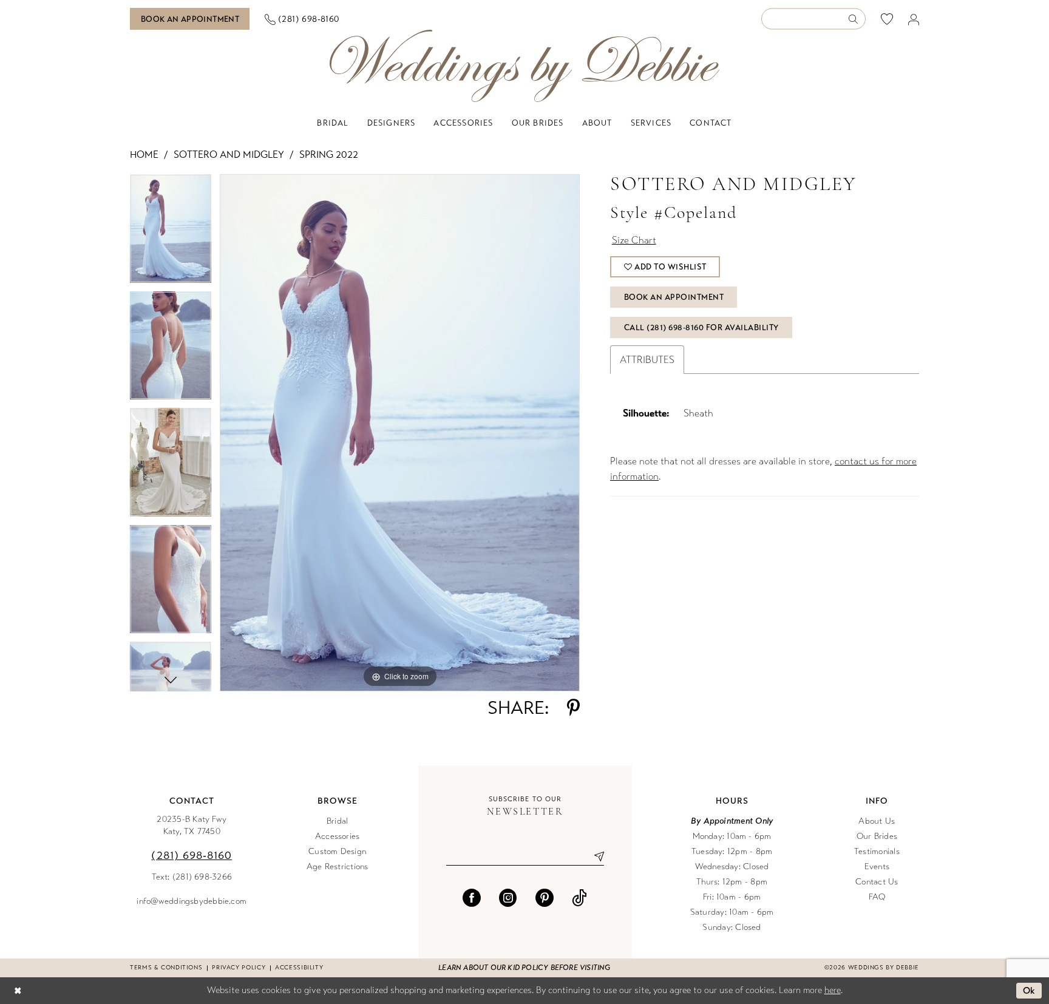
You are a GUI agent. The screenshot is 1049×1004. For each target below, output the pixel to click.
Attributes (647, 359)
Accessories (337, 836)
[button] (914, 19)
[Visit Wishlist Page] (887, 19)
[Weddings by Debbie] (524, 66)
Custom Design (337, 851)
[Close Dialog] (17, 991)
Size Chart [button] (634, 240)
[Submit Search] (857, 19)
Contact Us (876, 882)
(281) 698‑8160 (191, 855)
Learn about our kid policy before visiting (524, 967)
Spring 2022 (328, 154)
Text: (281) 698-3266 (192, 877)
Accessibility (299, 967)
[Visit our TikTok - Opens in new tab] (579, 898)
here (832, 990)
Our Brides (877, 836)
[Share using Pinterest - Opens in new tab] (573, 708)
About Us (876, 821)
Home (144, 154)
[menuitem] (190, 19)
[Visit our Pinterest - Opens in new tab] (544, 898)
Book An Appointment (674, 297)
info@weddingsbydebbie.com (191, 901)
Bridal (337, 821)
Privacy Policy (238, 967)
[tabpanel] (170, 232)
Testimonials (877, 851)
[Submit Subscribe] (594, 856)
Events (876, 866)
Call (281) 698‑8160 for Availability (701, 328)
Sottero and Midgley (229, 154)
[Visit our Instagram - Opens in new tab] (508, 898)
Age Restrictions (337, 866)
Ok (1029, 990)
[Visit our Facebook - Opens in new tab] (472, 898)
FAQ (877, 897)
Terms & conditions (166, 967)
